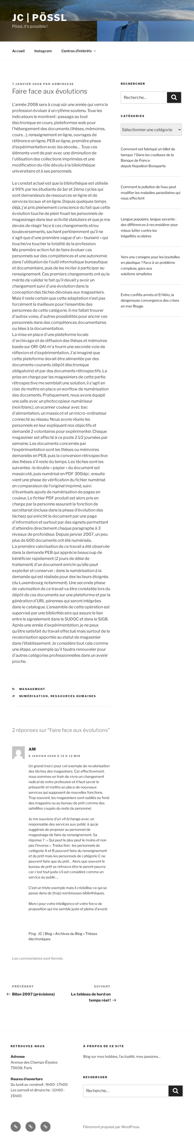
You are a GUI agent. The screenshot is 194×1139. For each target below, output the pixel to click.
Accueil (18, 51)
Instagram (43, 51)
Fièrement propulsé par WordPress (111, 1127)
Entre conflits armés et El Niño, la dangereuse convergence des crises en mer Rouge (150, 300)
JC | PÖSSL (39, 17)
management (32, 689)
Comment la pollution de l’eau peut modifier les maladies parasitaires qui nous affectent (150, 192)
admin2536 (63, 84)
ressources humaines (73, 696)
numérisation (33, 696)
